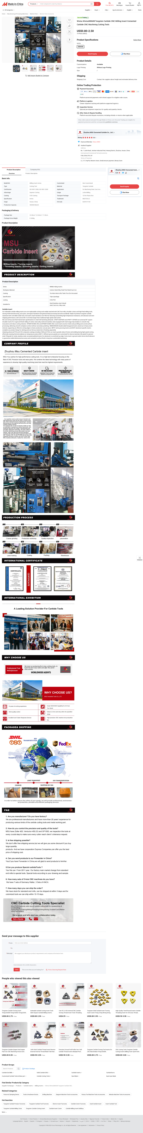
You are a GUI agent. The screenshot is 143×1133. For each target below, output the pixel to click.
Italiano (62, 1121)
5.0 (117, 173)
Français (46, 1121)
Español (32, 1121)
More (3, 1112)
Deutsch (68, 1121)
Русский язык (54, 1121)
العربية (81, 1121)
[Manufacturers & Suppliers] (12, 4)
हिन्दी (98, 1121)
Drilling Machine (47, 1094)
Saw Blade (75, 1076)
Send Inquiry (92, 54)
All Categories (9, 10)
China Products (33, 1119)
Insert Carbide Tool (111, 1104)
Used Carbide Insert (95, 1104)
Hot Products (23, 1119)
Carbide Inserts (76, 1072)
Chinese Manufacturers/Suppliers (48, 1119)
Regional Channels (94, 1119)
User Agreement (82, 1125)
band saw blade (111, 1076)
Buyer (96, 10)
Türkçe (109, 1121)
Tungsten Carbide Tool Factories (39, 1104)
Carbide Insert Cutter (55, 1108)
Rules (139, 10)
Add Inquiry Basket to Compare (38, 75)
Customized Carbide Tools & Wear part (13, 1076)
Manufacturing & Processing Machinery (17, 14)
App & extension (117, 10)
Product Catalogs (29, 1068)
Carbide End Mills (7, 1072)
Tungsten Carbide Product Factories (14, 1104)
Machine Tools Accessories (47, 14)
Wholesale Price (74, 1119)
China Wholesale (63, 1119)
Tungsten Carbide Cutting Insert (35, 1108)
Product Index (105, 1119)
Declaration (92, 1125)
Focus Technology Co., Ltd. (59, 1125)
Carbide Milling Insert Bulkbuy (75, 1108)
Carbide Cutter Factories (78, 1104)
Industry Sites (84, 1119)
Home (3, 14)
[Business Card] (138, 178)
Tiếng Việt (116, 1121)
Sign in (139, 5)
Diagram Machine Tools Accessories (67, 1094)
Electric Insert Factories (60, 1104)
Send (16, 969)
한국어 (87, 1121)
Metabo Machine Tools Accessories (119, 1094)
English (26, 1121)
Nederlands (75, 1121)
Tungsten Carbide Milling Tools (13, 1108)
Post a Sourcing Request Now (56, 970)
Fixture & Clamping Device (11, 1094)
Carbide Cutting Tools (43, 1076)
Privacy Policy (100, 1125)
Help (106, 10)
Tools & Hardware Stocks (30, 1094)
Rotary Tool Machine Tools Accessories (93, 1094)
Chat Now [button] (126, 54)
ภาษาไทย (103, 1121)
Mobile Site (114, 1119)
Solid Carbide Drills (42, 1072)
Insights (121, 1119)
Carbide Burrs (110, 1072)
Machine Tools (34, 14)
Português (39, 1121)
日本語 (93, 1121)
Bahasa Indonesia (125, 1121)
